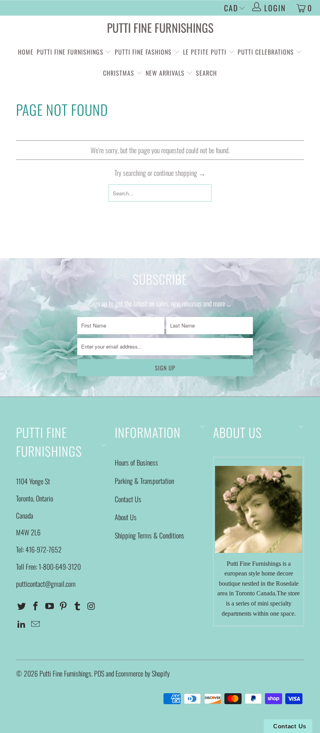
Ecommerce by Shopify (143, 673)
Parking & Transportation (144, 481)
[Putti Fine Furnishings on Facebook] (36, 606)
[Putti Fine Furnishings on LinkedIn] (22, 624)
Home (26, 52)
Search (206, 73)
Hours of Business (136, 462)
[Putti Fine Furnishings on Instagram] (91, 606)
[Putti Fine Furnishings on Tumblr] (78, 606)
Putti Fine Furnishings (160, 27)
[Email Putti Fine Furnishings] (36, 624)
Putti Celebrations (266, 52)
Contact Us (128, 499)
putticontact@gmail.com (46, 584)
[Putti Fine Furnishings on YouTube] (49, 606)
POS (99, 673)
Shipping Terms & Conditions (149, 535)
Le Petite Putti (205, 52)
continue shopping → (180, 173)
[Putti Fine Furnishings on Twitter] (22, 606)
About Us (126, 517)
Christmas (119, 73)
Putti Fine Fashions (143, 52)
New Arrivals (165, 73)
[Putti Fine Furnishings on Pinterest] (63, 606)
